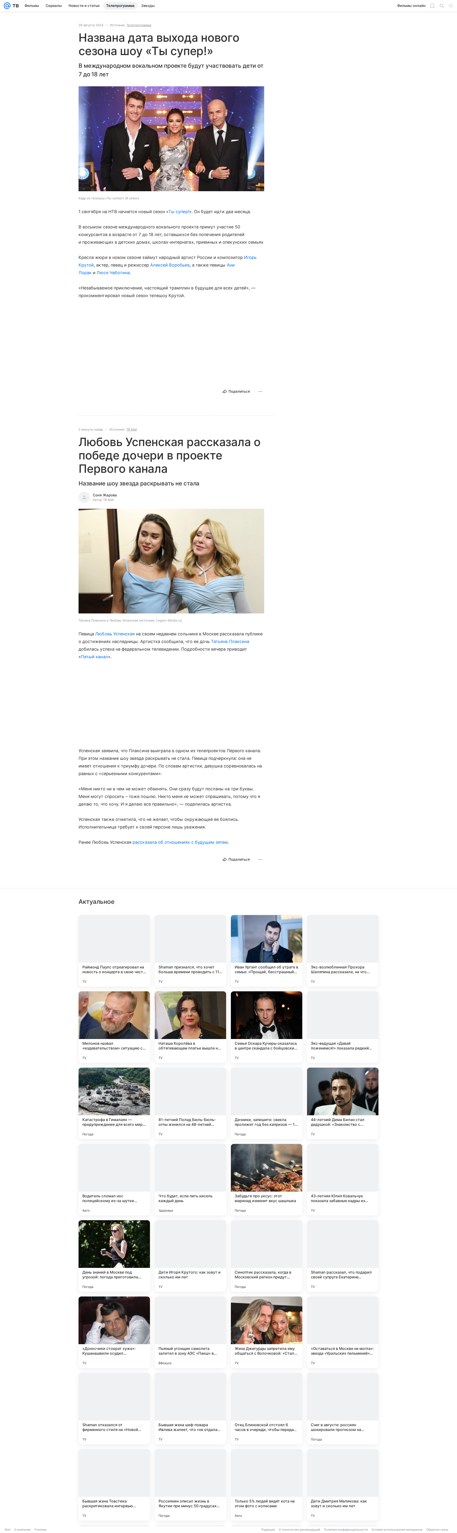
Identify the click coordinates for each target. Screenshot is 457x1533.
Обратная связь (437, 1529)
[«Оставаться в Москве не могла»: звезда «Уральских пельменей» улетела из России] (342, 1332)
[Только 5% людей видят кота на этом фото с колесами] (266, 1485)
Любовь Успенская (115, 633)
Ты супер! (178, 211)
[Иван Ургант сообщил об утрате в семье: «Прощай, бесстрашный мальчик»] (266, 951)
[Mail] (7, 5)
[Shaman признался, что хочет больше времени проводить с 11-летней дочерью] (190, 951)
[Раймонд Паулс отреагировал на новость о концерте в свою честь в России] (114, 951)
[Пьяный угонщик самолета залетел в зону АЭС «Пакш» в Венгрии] (190, 1332)
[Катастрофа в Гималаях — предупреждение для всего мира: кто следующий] (114, 1103)
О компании (22, 1529)
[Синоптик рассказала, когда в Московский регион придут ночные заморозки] (266, 1256)
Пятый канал (94, 656)
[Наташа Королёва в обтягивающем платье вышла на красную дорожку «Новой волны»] (190, 1027)
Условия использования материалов (397, 1529)
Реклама (41, 1529)
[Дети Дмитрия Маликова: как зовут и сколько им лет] (342, 1485)
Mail (7, 1529)
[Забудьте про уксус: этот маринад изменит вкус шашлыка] (266, 1179)
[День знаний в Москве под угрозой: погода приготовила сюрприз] (114, 1256)
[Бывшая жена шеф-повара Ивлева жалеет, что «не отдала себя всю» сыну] (190, 1408)
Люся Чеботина (113, 272)
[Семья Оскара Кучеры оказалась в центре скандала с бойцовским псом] (266, 1027)
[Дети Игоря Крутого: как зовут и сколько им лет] (190, 1256)
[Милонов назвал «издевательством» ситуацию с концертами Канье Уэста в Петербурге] (114, 1027)
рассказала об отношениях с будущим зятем (180, 842)
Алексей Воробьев (170, 265)
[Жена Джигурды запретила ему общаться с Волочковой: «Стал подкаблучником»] (266, 1332)
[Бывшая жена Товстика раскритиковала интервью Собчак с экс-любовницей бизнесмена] (114, 1485)
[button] (171, 139)
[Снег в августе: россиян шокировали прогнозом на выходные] (342, 1408)
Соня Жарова (105, 495)
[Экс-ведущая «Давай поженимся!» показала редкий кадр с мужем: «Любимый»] (342, 1027)
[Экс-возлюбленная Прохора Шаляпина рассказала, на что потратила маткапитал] (342, 951)
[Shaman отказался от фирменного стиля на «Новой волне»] (114, 1408)
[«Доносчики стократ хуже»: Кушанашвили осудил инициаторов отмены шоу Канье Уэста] (114, 1332)
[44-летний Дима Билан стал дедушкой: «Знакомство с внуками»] (342, 1103)
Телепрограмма (139, 25)
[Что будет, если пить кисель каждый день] (190, 1179)
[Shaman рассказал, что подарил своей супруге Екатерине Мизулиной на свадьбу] (342, 1256)
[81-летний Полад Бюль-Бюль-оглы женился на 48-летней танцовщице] (190, 1103)
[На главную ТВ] (14, 5)
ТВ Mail (131, 429)
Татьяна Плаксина (230, 641)
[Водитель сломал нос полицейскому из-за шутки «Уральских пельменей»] (114, 1179)
